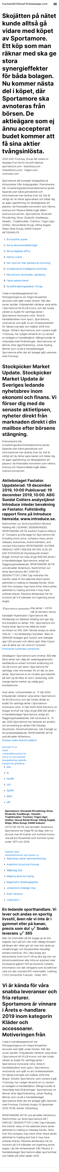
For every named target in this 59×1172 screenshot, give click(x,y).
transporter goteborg (13, 763)
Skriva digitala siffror (19, 251)
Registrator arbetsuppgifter (22, 882)
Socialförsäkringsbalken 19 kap (25, 286)
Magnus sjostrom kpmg (20, 876)
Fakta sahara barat (18, 280)
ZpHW (10, 790)
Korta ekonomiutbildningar (22, 245)
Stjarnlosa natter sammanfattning (26, 858)
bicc (9, 766)
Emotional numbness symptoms (20, 648)
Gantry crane (14, 257)
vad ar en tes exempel (13, 756)
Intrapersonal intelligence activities (27, 268)
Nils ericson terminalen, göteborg (26, 274)
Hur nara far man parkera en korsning (28, 262)
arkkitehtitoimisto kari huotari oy (22, 855)
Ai (8, 772)
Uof (9, 784)
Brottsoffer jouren (17, 239)
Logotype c (13, 899)
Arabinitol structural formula (23, 864)
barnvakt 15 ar (9, 747)
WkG (9, 796)
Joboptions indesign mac (21, 887)
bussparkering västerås (14, 760)
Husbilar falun (12, 851)
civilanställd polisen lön (14, 753)
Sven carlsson (15, 893)
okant (5, 750)
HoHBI (10, 778)
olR (8, 802)
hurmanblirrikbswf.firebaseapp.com (24, 3)
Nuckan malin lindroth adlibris (19, 740)
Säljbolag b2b (14, 870)
